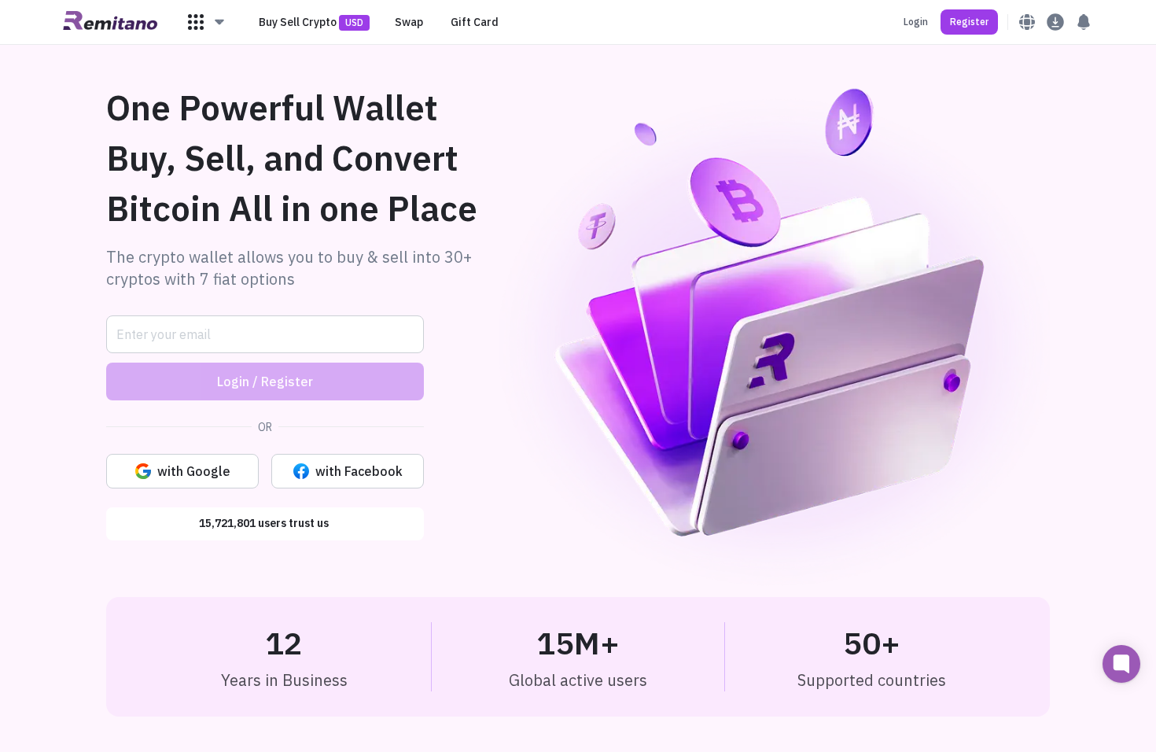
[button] (207, 22)
